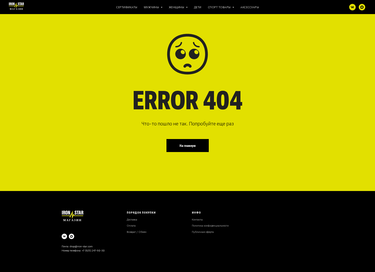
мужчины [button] (152, 7)
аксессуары (249, 7)
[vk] (352, 7)
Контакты (197, 219)
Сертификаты (126, 7)
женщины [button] (177, 7)
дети (197, 7)
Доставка (132, 219)
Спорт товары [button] (220, 7)
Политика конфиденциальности (210, 225)
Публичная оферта (203, 232)
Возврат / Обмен (136, 232)
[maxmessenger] (362, 7)
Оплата (131, 225)
